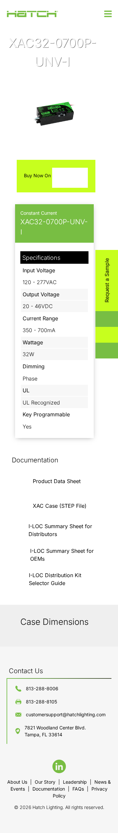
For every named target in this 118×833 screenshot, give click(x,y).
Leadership (75, 782)
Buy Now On (38, 175)
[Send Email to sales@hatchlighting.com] (100, 334)
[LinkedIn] (59, 771)
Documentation (49, 789)
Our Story (46, 782)
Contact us (26, 671)
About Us (18, 782)
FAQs (78, 789)
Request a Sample (107, 280)
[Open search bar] (100, 319)
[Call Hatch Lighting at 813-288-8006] (100, 350)
